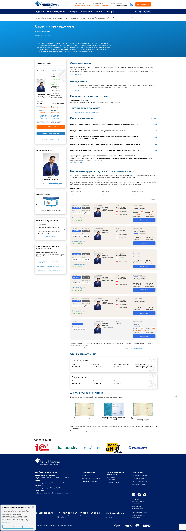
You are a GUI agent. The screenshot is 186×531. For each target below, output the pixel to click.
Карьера (72, 12)
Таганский (39, 485)
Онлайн (142, 208)
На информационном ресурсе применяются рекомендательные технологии (139, 514)
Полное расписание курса (133, 348)
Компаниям (87, 12)
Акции (98, 12)
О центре (109, 12)
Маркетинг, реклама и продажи (103, 17)
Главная (37, 17)
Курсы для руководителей (43, 18)
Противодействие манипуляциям (48, 266)
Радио (37, 480)
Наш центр (137, 472)
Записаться (51, 127)
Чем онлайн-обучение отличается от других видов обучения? (92, 180)
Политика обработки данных (180, 396)
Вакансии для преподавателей (137, 507)
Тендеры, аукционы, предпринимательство (65, 18)
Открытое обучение (56, 70)
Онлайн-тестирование (89, 481)
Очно (136, 208)
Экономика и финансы (86, 17)
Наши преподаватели (139, 481)
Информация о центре (140, 475)
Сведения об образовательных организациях (138, 501)
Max (145, 495)
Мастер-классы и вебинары (91, 478)
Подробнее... (6, 522)
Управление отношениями (69, 17)
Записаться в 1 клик (50, 133)
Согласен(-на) (18, 527)
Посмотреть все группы (50, 139)
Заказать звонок (143, 4)
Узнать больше (75, 74)
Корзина (140, 11)
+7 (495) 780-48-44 (100, 5)
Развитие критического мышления (48, 270)
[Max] (132, 4)
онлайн (132, 175)
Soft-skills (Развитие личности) (99, 18)
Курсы (39, 12)
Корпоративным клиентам (115, 473)
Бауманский (39, 491)
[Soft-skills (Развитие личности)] (50, 202)
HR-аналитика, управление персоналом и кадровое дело (132, 17)
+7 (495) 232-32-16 (82, 5)
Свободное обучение (43, 116)
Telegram (139, 495)
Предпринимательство (53, 17)
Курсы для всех (84, 18)
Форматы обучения (56, 12)
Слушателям (88, 472)
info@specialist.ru (114, 513)
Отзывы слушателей (139, 478)
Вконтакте (134, 495)
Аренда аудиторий (138, 484)
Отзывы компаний (113, 482)
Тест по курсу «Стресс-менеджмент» (87, 113)
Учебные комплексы (46, 472)
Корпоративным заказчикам (112, 478)
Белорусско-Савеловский (121, 208)
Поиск (136, 11)
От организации (98, 3)
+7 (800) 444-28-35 (119, 5)
